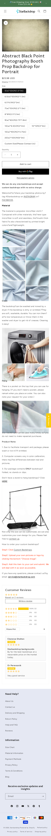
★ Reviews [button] (48, 420)
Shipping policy (40, 831)
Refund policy (42, 827)
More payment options (25, 178)
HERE (4, 481)
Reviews (9, 731)
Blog (7, 777)
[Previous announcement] (5, 3)
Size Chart (10, 747)
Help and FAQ (11, 725)
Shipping (5, 82)
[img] (25, 644)
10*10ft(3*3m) (39, 126)
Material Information (14, 753)
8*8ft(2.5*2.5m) (12, 114)
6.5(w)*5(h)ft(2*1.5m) (15, 97)
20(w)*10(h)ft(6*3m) (15, 138)
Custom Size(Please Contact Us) (20, 144)
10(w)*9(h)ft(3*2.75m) (15, 132)
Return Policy (11, 719)
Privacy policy (12, 831)
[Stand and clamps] (25, 526)
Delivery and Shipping (15, 713)
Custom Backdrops (23, 550)
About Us (9, 701)
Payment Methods (13, 759)
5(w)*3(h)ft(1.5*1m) (14, 91)
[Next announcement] (46, 3)
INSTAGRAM (29, 196)
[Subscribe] (43, 796)
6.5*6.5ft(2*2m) (12, 102)
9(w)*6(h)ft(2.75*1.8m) (16, 120)
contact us (14, 539)
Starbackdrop (15, 828)
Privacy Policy (11, 765)
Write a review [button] (25, 601)
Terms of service (26, 831)
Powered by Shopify (27, 828)
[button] (5, 11)
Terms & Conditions (14, 771)
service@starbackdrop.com (21, 577)
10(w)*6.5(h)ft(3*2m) (15, 126)
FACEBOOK (7, 200)
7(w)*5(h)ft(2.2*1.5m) (15, 108)
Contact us (10, 707)
